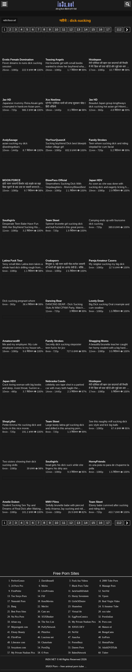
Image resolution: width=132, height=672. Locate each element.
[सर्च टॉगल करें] (127, 4)
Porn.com (107, 622)
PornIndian (107, 616)
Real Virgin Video (111, 601)
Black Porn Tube (80, 586)
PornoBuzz (77, 642)
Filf (43, 596)
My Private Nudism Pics (84, 622)
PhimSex (45, 632)
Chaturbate (46, 642)
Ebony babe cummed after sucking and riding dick (108, 507)
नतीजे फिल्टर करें (9, 20)
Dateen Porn (78, 647)
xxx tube (106, 611)
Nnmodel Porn (18, 601)
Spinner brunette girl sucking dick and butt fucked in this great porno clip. (64, 225)
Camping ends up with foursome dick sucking (107, 222)
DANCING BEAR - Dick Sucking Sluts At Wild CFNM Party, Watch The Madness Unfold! (64, 306)
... (113, 29)
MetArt (44, 606)
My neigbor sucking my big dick (106, 263)
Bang (13, 606)
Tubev (105, 652)
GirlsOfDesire (78, 601)
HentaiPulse (108, 642)
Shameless (77, 606)
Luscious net (47, 637)
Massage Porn (109, 586)
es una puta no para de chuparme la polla (109, 466)
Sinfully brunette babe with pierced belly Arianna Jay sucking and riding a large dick (66, 507)
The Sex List (47, 622)
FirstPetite (16, 591)
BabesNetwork (79, 652)
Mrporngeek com (19, 627)
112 (119, 29)
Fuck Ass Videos (80, 580)
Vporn (105, 596)
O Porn (44, 652)
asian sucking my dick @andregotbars (15, 145)
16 (100, 29)
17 (108, 29)
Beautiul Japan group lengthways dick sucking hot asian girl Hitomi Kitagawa (107, 105)
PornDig (45, 647)
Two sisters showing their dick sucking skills (19, 463)
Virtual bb (77, 611)
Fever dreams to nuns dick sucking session (22, 65)
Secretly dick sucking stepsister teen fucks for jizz (63, 346)
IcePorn (106, 637)
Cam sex (45, 611)
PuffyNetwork (48, 627)
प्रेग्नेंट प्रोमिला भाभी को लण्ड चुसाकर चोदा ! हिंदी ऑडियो (66, 105)
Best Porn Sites (18, 611)
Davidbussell (47, 580)
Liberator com (18, 642)
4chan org (16, 622)
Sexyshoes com (18, 647)
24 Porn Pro (17, 586)
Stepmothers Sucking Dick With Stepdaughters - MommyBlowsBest (66, 185)
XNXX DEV (78, 627)
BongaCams (108, 632)
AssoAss (76, 637)
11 (63, 29)
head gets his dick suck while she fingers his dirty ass (64, 466)
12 (71, 29)
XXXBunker (47, 616)
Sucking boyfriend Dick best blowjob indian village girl (66, 145)
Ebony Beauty (18, 632)
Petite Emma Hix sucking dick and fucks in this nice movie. (21, 426)
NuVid (75, 632)
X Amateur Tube (110, 606)
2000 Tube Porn (110, 580)
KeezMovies (47, 601)
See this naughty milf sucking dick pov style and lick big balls (108, 423)
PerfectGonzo (17, 580)
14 (85, 29)
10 (56, 29)
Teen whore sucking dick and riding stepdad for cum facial (108, 145)
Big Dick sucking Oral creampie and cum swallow (109, 306)
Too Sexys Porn (19, 596)
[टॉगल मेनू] (4, 4)
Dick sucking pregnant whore (18, 300)
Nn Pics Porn (17, 616)
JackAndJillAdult (80, 591)
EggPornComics (80, 616)
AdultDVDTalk (109, 647)
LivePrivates (47, 591)
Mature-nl (107, 627)
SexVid (105, 591)
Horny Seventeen (80, 596)
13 (78, 29)
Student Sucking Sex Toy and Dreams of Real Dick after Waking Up (21, 507)
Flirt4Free (16, 637)
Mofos (44, 586)
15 (93, 29)
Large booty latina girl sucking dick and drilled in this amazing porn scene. (65, 426)
